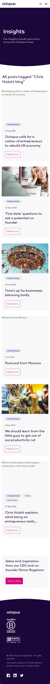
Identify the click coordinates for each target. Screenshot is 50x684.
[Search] (40, 4)
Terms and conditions (16, 662)
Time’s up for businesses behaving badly (23, 292)
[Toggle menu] (46, 4)
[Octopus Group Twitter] (21, 675)
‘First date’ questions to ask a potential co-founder (23, 218)
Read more (12, 154)
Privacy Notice (34, 662)
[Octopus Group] (9, 4)
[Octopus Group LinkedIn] (15, 675)
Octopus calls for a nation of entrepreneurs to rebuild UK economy (23, 141)
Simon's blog (14, 580)
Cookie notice (33, 666)
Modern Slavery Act (15, 666)
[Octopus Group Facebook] (8, 675)
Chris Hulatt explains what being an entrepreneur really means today (21, 517)
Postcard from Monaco (23, 363)
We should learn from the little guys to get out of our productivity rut (25, 435)
